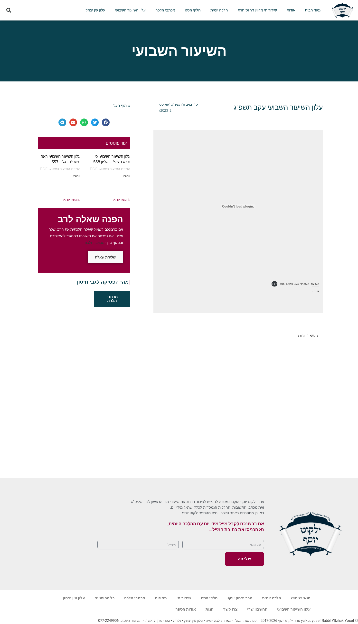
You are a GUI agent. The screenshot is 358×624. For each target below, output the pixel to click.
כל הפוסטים (104, 598)
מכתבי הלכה (165, 10)
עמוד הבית (313, 10)
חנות (210, 609)
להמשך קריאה (121, 199)
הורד (274, 284)
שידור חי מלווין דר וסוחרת (257, 10)
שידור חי (184, 598)
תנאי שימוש (301, 598)
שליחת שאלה (105, 257)
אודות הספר (186, 609)
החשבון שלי (257, 609)
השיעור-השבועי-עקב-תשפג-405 (299, 284)
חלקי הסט (193, 10)
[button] (9, 10)
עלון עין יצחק (95, 10)
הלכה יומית (219, 10)
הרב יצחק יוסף (239, 598)
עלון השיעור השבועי (130, 10)
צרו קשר (230, 609)
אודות (291, 10)
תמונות (161, 598)
